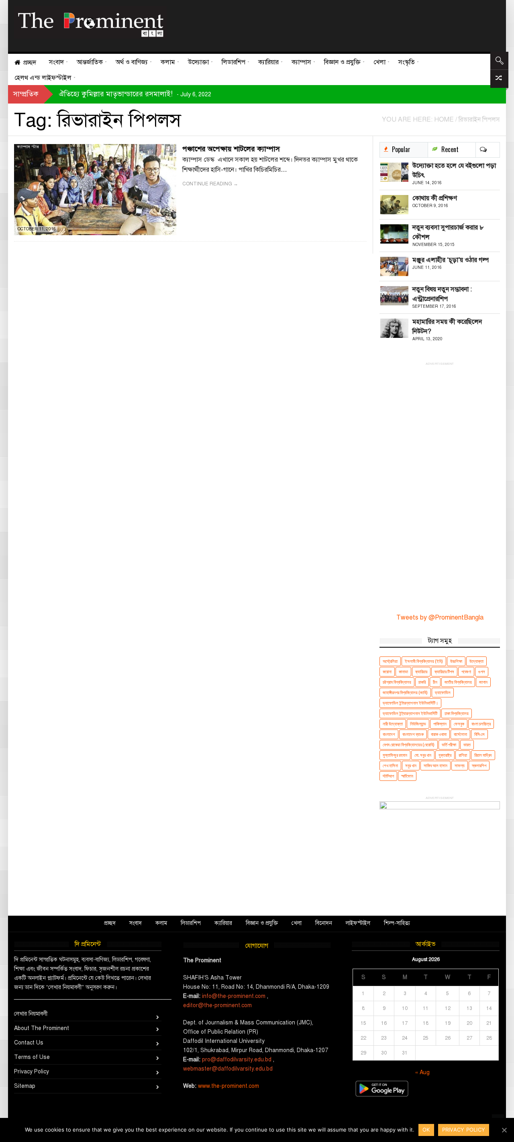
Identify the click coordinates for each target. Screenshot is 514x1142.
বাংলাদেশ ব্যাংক (413, 734)
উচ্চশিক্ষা (456, 661)
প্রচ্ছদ (110, 923)
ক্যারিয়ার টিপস (444, 671)
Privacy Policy (31, 1071)
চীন (435, 682)
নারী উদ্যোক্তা (393, 723)
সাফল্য (460, 765)
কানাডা (403, 671)
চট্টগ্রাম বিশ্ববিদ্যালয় (397, 682)
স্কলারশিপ (479, 765)
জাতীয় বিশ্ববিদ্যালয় (458, 682)
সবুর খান (410, 765)
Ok (426, 1129)
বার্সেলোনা (460, 734)
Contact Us (28, 1042)
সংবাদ (135, 923)
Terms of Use (32, 1057)
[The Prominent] (90, 22)
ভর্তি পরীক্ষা (449, 744)
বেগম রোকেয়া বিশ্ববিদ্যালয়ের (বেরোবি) (408, 744)
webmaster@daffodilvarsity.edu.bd (228, 1068)
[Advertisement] (330, 24)
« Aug (422, 1072)
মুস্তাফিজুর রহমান (395, 755)
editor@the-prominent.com (217, 1005)
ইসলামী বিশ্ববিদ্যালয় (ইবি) (424, 661)
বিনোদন (323, 923)
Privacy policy (463, 1129)
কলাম (161, 923)
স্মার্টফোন (407, 775)
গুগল (481, 671)
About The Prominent (41, 1028)
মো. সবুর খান (422, 755)
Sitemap (24, 1086)
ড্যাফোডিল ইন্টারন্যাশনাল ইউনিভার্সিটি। (410, 702)
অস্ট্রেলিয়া (390, 661)
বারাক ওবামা (439, 734)
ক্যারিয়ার (421, 671)
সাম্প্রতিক (26, 93)
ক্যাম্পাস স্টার (28, 146)
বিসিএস (479, 734)
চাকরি (422, 682)
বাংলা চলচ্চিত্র (481, 723)
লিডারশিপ (191, 923)
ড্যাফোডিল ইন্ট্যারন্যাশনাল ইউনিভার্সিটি (410, 713)
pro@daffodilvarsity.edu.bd (236, 1059)
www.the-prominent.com (228, 1086)
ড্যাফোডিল (443, 692)
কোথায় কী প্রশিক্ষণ (434, 198)
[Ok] (504, 1130)
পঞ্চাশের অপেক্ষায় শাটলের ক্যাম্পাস (231, 148)
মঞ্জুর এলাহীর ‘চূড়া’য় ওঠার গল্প (450, 260)
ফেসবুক (459, 723)
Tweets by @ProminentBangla (439, 618)
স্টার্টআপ (388, 775)
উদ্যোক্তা (476, 661)
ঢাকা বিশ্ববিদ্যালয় (457, 713)
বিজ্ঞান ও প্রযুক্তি (262, 923)
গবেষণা (466, 671)
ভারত (467, 744)
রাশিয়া (463, 755)
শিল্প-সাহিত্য (397, 923)
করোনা (387, 671)
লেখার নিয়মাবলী (31, 1013)
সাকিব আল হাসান (435, 765)
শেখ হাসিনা (390, 765)
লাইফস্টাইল (358, 923)
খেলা (297, 923)
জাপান (483, 682)
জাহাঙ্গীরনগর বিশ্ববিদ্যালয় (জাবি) (405, 692)
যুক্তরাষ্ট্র (445, 755)
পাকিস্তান (440, 723)
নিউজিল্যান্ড (418, 723)
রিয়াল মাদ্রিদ (483, 755)
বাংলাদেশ (389, 734)
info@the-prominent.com (233, 996)
